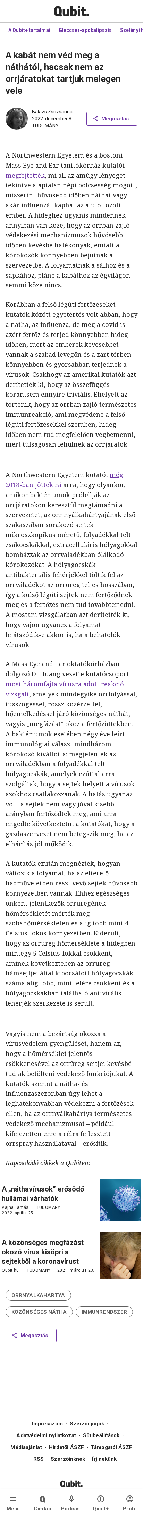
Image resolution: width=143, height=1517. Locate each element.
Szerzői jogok (87, 1424)
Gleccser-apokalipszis (85, 30)
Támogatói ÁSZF (111, 1447)
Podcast (71, 1508)
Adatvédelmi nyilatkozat (46, 1435)
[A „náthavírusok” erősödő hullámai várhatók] (120, 1200)
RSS (38, 1459)
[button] (38, 1295)
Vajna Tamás (15, 1207)
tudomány (45, 125)
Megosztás (115, 119)
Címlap (42, 1508)
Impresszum (47, 1424)
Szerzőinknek (68, 1459)
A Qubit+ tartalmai (29, 30)
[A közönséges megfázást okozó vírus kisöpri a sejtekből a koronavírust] (120, 1255)
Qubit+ (101, 1508)
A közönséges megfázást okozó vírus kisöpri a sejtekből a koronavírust (43, 1251)
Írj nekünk (104, 1459)
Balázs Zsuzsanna (52, 112)
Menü (13, 1508)
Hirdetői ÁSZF (66, 1447)
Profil (130, 1508)
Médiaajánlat (26, 1447)
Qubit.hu (10, 1270)
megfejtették (25, 175)
